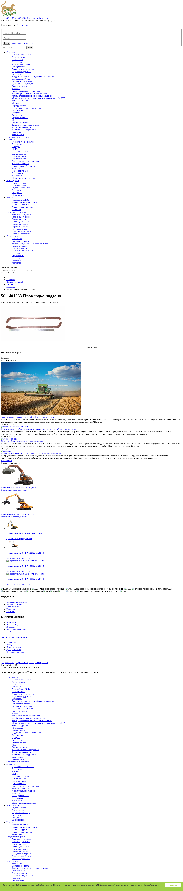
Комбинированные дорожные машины (29, 93)
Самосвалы (17, 115)
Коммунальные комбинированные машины (32, 96)
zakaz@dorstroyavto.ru (38, 18)
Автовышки (17, 59)
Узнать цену (91, 347)
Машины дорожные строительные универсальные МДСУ (38, 98)
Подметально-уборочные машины (27, 108)
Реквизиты (17, 238)
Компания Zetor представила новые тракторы (22, 441)
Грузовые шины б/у (21, 188)
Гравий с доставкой (21, 217)
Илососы (16, 88)
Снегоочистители (20, 122)
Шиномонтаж (18, 195)
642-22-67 (7, 18)
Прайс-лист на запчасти (23, 142)
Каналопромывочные (16, 629)
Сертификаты (18, 255)
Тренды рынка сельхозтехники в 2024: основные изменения (28, 417)
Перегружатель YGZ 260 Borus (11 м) (18, 514)
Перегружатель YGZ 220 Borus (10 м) (24, 533)
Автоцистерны (18, 67)
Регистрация (22, 25)
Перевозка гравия (20, 224)
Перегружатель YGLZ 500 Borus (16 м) (25, 566)
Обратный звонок (9, 267)
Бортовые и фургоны (21, 71)
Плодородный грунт (21, 229)
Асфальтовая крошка (21, 214)
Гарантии (16, 253)
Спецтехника (12, 52)
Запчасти (10, 139)
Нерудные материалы (16, 212)
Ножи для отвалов (20, 171)
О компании (12, 236)
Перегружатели (19, 105)
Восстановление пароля (22, 43)
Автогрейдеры (18, 57)
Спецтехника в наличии (17, 137)
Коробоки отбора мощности (24, 202)
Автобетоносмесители (22, 55)
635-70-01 (21, 18)
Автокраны (17, 62)
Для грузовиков (19, 159)
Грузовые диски (19, 183)
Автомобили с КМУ (21, 64)
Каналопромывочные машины (26, 91)
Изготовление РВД (20, 200)
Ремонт (9, 197)
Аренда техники (19, 248)
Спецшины (17, 192)
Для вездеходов (19, 156)
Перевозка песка (19, 219)
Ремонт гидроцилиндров (23, 207)
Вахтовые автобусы (21, 79)
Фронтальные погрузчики (24, 130)
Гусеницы (16, 190)
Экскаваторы (18, 134)
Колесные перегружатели (18, 558)
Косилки (16, 168)
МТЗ (14, 120)
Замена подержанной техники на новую (30, 243)
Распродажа (17, 173)
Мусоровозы (17, 103)
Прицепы (16, 113)
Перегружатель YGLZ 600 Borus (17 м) (25, 553)
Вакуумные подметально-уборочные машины (33, 76)
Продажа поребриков (21, 231)
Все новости (6, 460)
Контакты (16, 263)
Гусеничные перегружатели (14, 490)
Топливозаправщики (21, 127)
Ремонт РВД (17, 209)
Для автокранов (19, 154)
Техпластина (17, 176)
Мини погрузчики (20, 100)
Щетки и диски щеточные (24, 178)
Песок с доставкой (20, 221)
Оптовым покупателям (22, 251)
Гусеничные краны (20, 151)
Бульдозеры (17, 74)
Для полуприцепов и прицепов (26, 161)
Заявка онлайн (7, 272)
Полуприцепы (18, 110)
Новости (16, 258)
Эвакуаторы (17, 132)
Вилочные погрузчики (22, 81)
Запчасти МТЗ (13, 642)
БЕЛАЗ (15, 149)
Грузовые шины (19, 185)
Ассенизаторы (13, 624)
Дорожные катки (19, 86)
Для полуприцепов (15, 652)
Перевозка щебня (20, 226)
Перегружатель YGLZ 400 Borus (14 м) (25, 579)
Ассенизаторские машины (24, 69)
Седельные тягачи (20, 117)
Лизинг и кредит (19, 246)
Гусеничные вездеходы (22, 84)
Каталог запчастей (20, 163)
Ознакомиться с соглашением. (60, 888)
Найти (29, 48)
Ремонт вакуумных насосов (24, 205)
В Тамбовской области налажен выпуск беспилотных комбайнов (31, 453)
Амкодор (16, 146)
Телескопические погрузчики (25, 125)
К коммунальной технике (23, 166)
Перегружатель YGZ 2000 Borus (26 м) (18, 487)
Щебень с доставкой (21, 234)
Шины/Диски (12, 180)
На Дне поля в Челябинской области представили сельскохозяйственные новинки (38, 429)
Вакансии (16, 260)
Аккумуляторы (18, 144)
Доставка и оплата (20, 241)
